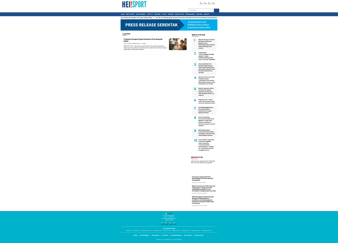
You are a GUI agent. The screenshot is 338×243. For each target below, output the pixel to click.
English (206, 14)
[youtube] (214, 3)
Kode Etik (165, 235)
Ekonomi (171, 14)
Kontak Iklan (198, 235)
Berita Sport (130, 14)
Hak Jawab (188, 235)
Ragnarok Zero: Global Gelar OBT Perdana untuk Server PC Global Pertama (206, 101)
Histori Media (144, 235)
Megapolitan (179, 14)
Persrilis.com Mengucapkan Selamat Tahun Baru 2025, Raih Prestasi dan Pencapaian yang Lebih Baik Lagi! (181, 17)
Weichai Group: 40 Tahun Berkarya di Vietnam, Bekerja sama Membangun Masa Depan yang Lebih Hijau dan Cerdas (206, 44)
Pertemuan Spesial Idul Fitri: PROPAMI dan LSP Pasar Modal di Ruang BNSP (202, 178)
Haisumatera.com (206, 230)
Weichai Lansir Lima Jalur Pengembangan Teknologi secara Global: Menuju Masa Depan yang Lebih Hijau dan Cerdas (206, 80)
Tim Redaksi (155, 235)
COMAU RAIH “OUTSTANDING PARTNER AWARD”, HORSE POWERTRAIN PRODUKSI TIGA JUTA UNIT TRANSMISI (206, 56)
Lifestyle (150, 14)
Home (123, 14)
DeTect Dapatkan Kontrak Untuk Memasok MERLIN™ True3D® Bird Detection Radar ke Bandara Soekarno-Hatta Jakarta (206, 121)
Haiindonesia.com (146, 230)
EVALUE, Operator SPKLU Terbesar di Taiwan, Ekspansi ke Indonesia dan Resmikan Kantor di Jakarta (206, 92)
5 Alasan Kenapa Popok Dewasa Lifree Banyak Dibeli (143, 40)
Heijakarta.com (176, 230)
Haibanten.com (195, 230)
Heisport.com (167, 230)
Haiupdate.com (157, 230)
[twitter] (206, 3)
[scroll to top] (326, 240)
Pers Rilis (199, 14)
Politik (164, 14)
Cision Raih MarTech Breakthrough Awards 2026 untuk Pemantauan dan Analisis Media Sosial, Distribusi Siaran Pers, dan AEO (206, 68)
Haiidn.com (129, 230)
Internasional (190, 14)
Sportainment (141, 14)
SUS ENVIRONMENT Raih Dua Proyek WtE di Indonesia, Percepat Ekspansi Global (205, 110)
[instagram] (210, 3)
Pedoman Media (176, 235)
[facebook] (202, 3)
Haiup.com (137, 230)
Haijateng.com (186, 230)
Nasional (157, 14)
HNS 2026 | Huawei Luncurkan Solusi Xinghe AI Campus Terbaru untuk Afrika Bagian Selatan (206, 132)
